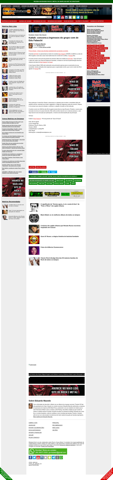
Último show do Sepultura (94, 29)
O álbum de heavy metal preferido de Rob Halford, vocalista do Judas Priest (15, 77)
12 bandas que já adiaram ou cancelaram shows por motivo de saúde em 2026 (12, 154)
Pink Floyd (102, 60)
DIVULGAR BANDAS (46, 6)
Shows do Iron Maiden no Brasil (95, 30)
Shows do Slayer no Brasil (94, 31)
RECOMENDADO (57, 425)
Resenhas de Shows (92, 41)
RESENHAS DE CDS (40, 21)
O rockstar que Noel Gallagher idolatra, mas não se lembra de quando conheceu (13, 136)
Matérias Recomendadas (11, 201)
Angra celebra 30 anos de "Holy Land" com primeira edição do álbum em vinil (12, 122)
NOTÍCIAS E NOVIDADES (9, 21)
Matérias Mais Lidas (9, 26)
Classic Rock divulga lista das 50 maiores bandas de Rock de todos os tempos (59, 259)
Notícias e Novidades (92, 35)
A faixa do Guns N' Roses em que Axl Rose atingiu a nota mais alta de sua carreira (17, 54)
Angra (51, 62)
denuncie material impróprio (67, 445)
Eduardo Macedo (41, 44)
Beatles (101, 45)
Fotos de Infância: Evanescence (52, 247)
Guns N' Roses (103, 48)
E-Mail (67, 183)
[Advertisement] (42, 150)
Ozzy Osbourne (92, 60)
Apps (73, 183)
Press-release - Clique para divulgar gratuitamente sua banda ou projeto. (48, 51)
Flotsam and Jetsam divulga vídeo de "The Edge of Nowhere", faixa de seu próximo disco (13, 147)
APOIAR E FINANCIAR (60, 6)
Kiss (98, 53)
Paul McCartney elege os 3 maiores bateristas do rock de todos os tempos (16, 100)
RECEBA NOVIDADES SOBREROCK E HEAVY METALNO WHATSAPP (5, 474)
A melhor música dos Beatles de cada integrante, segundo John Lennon (16, 82)
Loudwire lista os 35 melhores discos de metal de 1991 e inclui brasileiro (16, 88)
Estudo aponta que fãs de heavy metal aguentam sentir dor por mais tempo (11, 126)
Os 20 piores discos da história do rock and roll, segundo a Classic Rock (17, 36)
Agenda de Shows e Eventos (94, 38)
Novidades (31, 34)
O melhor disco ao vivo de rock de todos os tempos (16, 205)
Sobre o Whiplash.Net (92, 70)
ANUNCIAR (16, 6)
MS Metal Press (41, 45)
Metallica (91, 58)
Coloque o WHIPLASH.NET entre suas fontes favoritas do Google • (33, 176)
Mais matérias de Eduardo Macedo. (43, 416)
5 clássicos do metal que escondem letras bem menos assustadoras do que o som (13, 161)
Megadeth (100, 55)
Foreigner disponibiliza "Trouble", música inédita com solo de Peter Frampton (12, 129)
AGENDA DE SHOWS (25, 21)
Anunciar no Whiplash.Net (94, 72)
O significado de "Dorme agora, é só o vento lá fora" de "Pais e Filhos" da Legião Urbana (60, 205)
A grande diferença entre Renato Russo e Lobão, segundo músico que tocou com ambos (17, 217)
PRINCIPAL (55, 422)
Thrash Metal (92, 68)
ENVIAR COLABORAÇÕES (30, 6)
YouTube (49, 183)
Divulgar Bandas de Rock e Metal (95, 74)
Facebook (77, 180)
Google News (58, 183)
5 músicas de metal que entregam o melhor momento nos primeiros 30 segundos (17, 105)
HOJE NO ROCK (68, 21)
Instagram (33, 183)
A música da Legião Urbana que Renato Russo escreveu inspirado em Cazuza (60, 226)
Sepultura (100, 63)
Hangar (71, 55)
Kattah (37, 34)
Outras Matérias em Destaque (13, 118)
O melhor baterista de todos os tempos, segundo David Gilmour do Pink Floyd (16, 30)
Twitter (41, 183)
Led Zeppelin (91, 55)
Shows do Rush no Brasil (93, 33)
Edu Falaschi (43, 34)
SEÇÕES (82, 21)
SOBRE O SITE (6, 6)
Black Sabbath (92, 48)
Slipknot (96, 65)
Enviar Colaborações (92, 73)
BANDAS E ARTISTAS (97, 21)
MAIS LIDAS (55, 427)
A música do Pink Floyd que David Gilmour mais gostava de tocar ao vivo (17, 65)
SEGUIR (71, 6)
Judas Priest (91, 53)
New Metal (99, 58)
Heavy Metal (91, 50)
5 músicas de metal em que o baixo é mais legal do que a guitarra (16, 94)
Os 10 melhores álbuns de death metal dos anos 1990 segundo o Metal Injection (17, 48)
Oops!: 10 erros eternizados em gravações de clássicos (16, 211)
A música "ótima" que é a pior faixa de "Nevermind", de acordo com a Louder (11, 165)
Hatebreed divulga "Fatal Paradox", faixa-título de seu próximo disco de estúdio (13, 140)
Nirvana (106, 58)
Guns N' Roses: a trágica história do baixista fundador (60, 236)
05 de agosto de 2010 (45, 47)
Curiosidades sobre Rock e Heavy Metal (97, 39)
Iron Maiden (100, 50)
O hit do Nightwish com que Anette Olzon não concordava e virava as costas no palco (16, 111)
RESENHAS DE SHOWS (55, 21)
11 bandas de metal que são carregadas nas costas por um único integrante (16, 42)
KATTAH (36, 54)
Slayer (90, 65)
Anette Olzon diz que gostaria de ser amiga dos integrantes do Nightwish (12, 144)
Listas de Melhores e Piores (94, 42)
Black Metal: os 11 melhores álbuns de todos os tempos (60, 215)
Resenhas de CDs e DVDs (93, 40)
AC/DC (89, 45)
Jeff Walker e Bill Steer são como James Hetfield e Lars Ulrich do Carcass (12, 172)
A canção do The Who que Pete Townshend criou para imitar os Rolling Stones (16, 71)
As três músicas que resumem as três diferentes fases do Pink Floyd (17, 59)
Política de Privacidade (47, 446)
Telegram (68, 180)
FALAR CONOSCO (81, 6)
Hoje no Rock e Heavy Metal (94, 36)
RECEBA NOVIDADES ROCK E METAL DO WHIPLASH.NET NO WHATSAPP (56, 1)
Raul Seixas (91, 63)
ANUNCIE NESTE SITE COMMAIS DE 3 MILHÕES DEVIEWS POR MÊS (107, 474)
